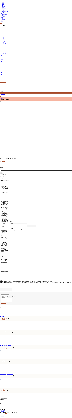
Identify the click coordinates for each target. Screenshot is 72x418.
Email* (9, 295)
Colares (2, 45)
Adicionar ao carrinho (36, 170)
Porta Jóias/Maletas (3, 19)
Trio (2, 5)
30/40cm (3, 9)
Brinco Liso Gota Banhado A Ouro (3, 388)
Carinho (2, 407)
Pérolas (3, 4)
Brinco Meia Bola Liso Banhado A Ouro (4, 316)
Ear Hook (3, 7)
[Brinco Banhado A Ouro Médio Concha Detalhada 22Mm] (36, 325)
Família (2, 74)
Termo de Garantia (2, 411)
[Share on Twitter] (7, 177)
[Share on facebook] (6, 177)
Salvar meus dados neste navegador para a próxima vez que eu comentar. (8, 296)
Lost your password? (3, 94)
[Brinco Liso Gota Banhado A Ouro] (36, 383)
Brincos (2, 98)
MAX (1, 20)
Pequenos (3, 2)
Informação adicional (3, 278)
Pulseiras (2, 15)
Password (1, 88)
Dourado (3, 52)
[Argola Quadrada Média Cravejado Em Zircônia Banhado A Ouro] (36, 369)
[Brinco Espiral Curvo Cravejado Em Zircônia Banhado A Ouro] (36, 340)
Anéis (1, 13)
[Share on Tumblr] (9, 177)
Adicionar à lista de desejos (3, 174)
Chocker (3, 47)
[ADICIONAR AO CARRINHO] (8, 318)
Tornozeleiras (3, 16)
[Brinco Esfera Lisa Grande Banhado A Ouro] (36, 354)
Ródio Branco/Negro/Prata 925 (5, 11)
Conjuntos (2, 17)
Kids (1, 61)
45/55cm (3, 46)
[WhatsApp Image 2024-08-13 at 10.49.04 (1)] (36, 115)
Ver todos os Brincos (4, 8)
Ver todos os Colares (4, 49)
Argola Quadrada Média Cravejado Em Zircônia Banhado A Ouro (6, 374)
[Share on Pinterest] (10, 177)
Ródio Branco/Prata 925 (4, 14)
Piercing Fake (3, 6)
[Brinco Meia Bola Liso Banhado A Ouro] (36, 311)
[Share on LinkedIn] (8, 177)
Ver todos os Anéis (4, 53)
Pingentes (2, 18)
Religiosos (2, 21)
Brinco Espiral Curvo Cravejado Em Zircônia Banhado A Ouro (6, 345)
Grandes (3, 3)
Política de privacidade (3, 410)
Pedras (3, 48)
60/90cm (3, 10)
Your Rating (2, 297)
